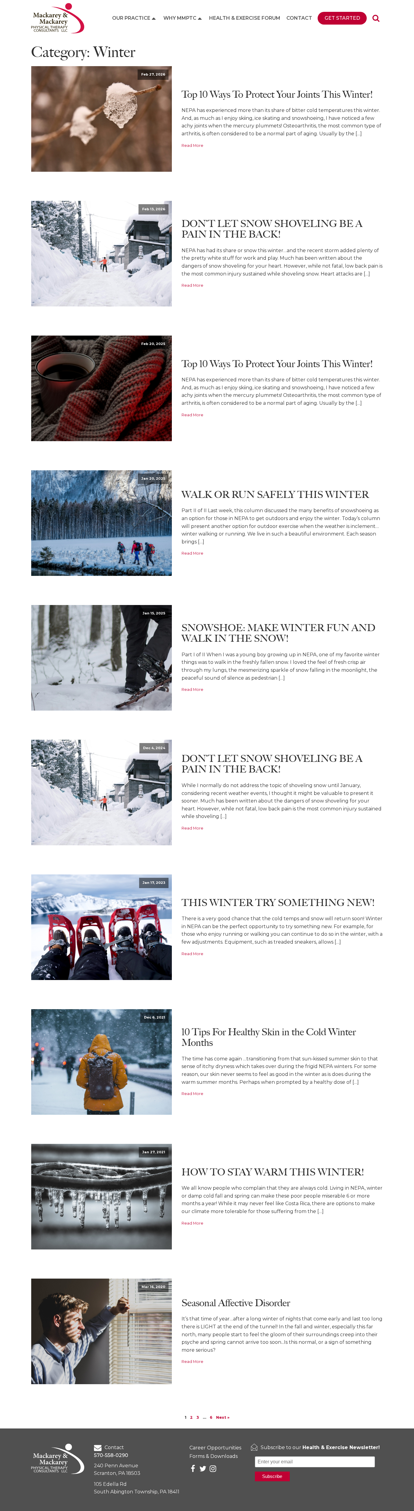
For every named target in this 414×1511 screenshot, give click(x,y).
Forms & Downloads (213, 1456)
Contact (299, 18)
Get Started (342, 18)
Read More (192, 145)
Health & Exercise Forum (244, 18)
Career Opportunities (215, 1448)
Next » (222, 1417)
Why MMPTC (179, 18)
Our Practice (131, 18)
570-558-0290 (111, 1455)
